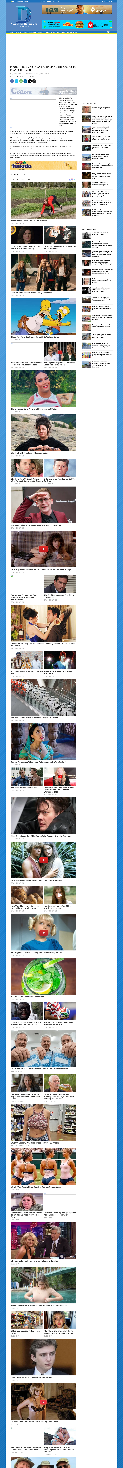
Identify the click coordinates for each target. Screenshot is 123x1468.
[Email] (30, 81)
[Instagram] (105, 1)
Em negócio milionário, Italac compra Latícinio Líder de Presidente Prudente (100, 156)
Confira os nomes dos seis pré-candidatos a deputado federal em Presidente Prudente (102, 354)
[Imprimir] (34, 81)
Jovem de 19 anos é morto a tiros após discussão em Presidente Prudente (101, 147)
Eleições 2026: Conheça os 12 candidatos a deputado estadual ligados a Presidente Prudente (101, 202)
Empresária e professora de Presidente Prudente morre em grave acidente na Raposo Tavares (102, 345)
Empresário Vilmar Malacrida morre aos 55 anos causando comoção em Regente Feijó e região (102, 262)
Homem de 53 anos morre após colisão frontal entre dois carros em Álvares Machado (102, 165)
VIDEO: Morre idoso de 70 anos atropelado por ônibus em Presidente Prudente (101, 335)
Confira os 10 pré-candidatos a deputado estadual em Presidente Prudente (101, 308)
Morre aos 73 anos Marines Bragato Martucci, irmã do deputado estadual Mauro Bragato (102, 184)
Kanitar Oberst (16, 76)
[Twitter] (109, 1)
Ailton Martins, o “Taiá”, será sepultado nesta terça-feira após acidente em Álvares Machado (101, 138)
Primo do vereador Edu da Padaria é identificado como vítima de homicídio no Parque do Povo (102, 271)
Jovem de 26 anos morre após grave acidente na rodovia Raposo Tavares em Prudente (102, 299)
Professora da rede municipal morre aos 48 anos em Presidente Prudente (101, 280)
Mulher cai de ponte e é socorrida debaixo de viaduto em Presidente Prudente (102, 317)
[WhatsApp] (21, 81)
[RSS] (107, 1)
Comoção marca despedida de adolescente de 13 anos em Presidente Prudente (101, 289)
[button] (110, 32)
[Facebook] (102, 1)
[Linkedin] (25, 81)
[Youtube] (112, 1)
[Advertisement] (61, 51)
